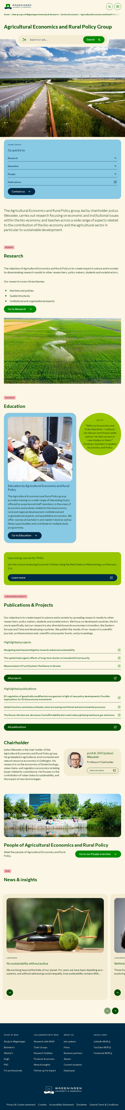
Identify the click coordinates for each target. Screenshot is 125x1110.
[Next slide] (115, 1011)
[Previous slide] (107, 1011)
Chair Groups (40, 1047)
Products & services (44, 1058)
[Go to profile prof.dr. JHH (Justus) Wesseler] (75, 760)
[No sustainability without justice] (10, 992)
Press (67, 1047)
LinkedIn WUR (101, 1041)
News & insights (42, 1064)
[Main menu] (117, 6)
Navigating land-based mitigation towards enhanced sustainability (39, 650)
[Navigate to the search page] (109, 6)
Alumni (67, 1058)
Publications (14, 182)
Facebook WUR (102, 1053)
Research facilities (43, 1053)
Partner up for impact (45, 1070)
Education (13, 166)
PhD (6, 1064)
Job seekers (70, 1041)
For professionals (13, 1070)
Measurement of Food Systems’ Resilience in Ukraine (32, 665)
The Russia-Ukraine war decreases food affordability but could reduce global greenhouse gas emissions (59, 715)
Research (13, 158)
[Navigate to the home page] (18, 6)
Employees (69, 1070)
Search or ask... (39, 39)
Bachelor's (9, 1047)
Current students (73, 1064)
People (11, 174)
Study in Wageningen (14, 1041)
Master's (8, 1053)
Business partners (73, 1053)
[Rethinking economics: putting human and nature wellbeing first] (117, 992)
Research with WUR (44, 1041)
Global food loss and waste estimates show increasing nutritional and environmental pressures (54, 707)
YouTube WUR (101, 1047)
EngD (6, 1058)
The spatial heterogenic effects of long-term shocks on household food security (47, 658)
